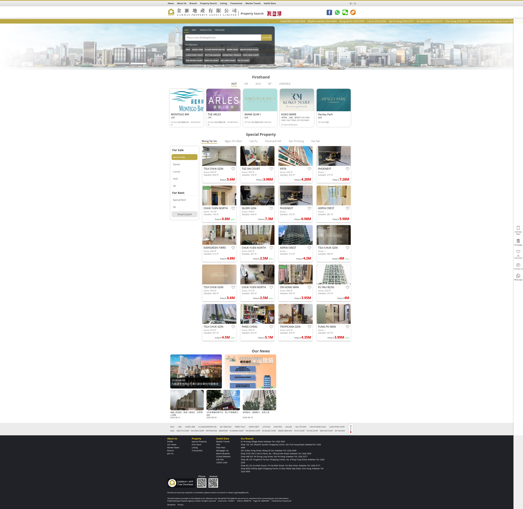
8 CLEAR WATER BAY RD (215, 49)
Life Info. (220, 459)
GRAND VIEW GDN (285, 431)
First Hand (196, 444)
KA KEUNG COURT (269, 431)
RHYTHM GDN (211, 431)
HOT (234, 84)
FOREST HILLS (240, 427)
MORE (351, 428)
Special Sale (179, 157)
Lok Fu (254, 141)
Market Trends (223, 441)
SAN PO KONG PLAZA (249, 49)
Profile (170, 441)
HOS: (172, 430)
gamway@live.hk (242, 492)
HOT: (172, 427)
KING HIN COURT (326, 431)
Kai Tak (315, 141)
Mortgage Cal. (222, 450)
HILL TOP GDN (300, 427)
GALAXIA (288, 427)
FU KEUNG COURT (237, 431)
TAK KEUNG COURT (194, 60)
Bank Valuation (223, 453)
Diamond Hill (273, 141)
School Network (223, 456)
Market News (173, 447)
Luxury (176, 171)
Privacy (180, 504)
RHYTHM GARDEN (213, 55)
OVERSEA (284, 84)
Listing (195, 447)
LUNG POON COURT (194, 55)
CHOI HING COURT (251, 55)
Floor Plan (220, 447)
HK (246, 84)
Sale (186, 30)
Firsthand (219, 30)
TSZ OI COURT (244, 60)
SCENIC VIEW (197, 49)
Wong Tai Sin (209, 141)
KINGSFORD (223, 431)
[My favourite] (233, 169)
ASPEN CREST (232, 49)
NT (270, 84)
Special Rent (179, 199)
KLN (258, 84)
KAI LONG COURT (228, 60)
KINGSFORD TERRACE (232, 55)
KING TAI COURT (211, 60)
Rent (194, 30)
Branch (170, 450)
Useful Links (221, 462)
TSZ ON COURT (312, 431)
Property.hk (286, 501)
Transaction (206, 30)
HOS (175, 178)
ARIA (188, 49)
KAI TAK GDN (340, 431)
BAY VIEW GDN (225, 427)
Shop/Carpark (184, 214)
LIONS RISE (278, 427)
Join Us (170, 453)
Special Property (199, 441)
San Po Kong (296, 141)
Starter (176, 164)
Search (265, 37)
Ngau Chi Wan (233, 141)
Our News (171, 444)
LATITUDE (266, 427)
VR (174, 186)
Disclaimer (171, 504)
